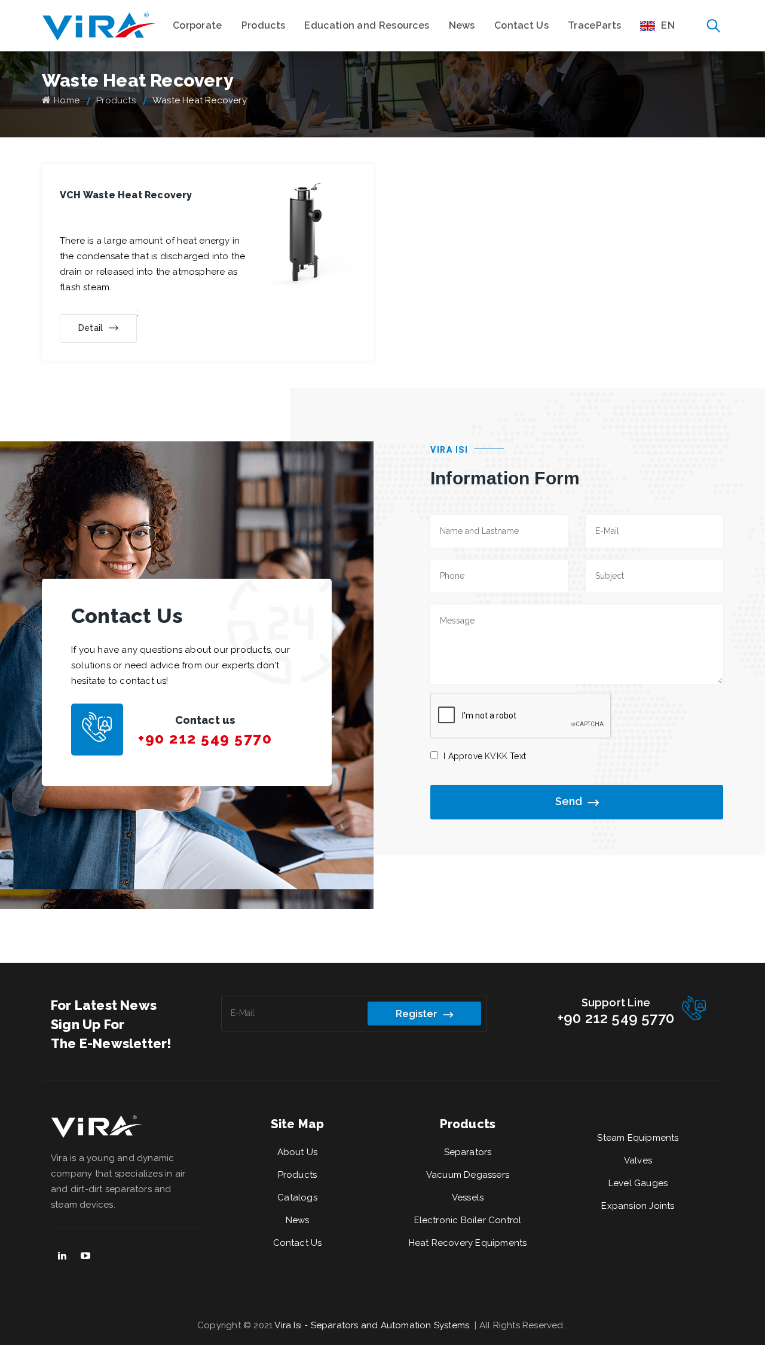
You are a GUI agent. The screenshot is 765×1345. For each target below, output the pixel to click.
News (462, 25)
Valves (638, 1160)
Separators (468, 1152)
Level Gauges (638, 1183)
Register (416, 1014)
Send (568, 801)
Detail (90, 328)
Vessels (468, 1197)
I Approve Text (484, 756)
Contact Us (521, 25)
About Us (297, 1152)
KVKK (496, 756)
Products (263, 25)
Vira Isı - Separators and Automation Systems (373, 1325)
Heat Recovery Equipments (468, 1242)
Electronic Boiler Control (468, 1220)
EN (668, 25)
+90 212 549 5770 (205, 738)
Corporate (197, 25)
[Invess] (99, 26)
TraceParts (594, 25)
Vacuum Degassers (467, 1174)
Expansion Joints (637, 1205)
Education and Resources (366, 25)
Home (66, 100)
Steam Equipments (637, 1137)
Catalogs (297, 1197)
